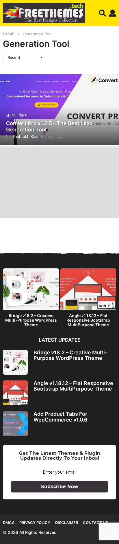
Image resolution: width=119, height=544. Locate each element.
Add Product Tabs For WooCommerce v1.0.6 (61, 416)
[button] (102, 13)
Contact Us (95, 522)
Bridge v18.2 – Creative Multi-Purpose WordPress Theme (31, 320)
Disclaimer (66, 522)
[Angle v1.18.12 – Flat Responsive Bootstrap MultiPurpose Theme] (15, 392)
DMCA (8, 522)
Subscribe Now (59, 486)
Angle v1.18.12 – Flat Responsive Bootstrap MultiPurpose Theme (88, 320)
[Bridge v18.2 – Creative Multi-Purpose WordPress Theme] (15, 362)
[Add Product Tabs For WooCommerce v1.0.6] (15, 423)
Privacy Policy (34, 522)
